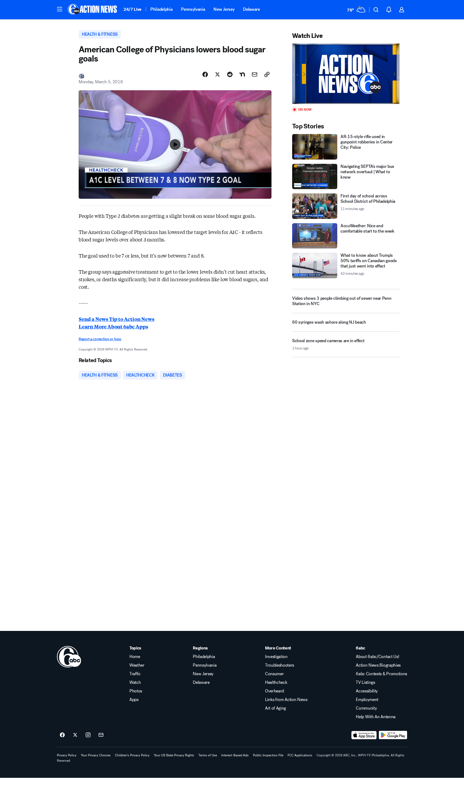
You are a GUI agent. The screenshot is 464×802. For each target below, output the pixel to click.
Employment (367, 700)
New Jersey (223, 9)
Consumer (274, 674)
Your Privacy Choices (96, 755)
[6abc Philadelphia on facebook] (62, 735)
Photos (135, 691)
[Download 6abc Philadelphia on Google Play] (393, 735)
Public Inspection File (268, 755)
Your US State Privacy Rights (174, 755)
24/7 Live (133, 9)
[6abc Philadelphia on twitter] (75, 735)
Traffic (135, 674)
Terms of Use (207, 755)
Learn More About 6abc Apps (113, 326)
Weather (136, 665)
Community (366, 708)
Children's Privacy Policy (132, 755)
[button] (59, 9)
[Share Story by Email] (254, 74)
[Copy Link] (266, 74)
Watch (135, 682)
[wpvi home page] (69, 656)
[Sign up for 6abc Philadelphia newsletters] (101, 735)
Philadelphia (161, 9)
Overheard (274, 691)
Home (134, 657)
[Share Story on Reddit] (229, 74)
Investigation (276, 657)
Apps (134, 700)
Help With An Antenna (376, 717)
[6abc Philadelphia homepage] (92, 10)
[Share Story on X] (217, 74)
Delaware (251, 9)
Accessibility (367, 691)
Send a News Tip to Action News (116, 318)
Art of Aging (275, 708)
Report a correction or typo (100, 339)
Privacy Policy (67, 755)
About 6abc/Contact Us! (377, 657)
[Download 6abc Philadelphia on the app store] (364, 735)
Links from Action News (286, 700)
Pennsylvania (193, 9)
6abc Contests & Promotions (381, 674)
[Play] (346, 74)
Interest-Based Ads (235, 755)
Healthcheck (276, 682)
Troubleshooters (279, 665)
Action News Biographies (378, 665)
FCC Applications (300, 755)
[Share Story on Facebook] (205, 74)
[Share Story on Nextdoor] (242, 74)
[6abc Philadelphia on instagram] (88, 735)
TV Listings (365, 682)
